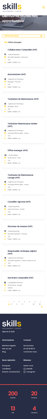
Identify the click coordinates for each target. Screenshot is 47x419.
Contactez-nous (30, 352)
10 (22, 304)
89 (34, 304)
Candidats (6, 369)
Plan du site (6, 349)
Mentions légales (9, 346)
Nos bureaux (29, 346)
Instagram (30, 372)
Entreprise (6, 366)
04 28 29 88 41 (29, 349)
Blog (4, 352)
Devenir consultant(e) (11, 372)
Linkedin (29, 369)
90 (40, 304)
